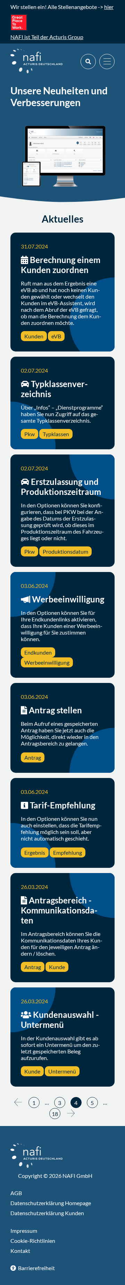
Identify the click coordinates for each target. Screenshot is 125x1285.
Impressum (23, 1230)
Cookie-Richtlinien (32, 1240)
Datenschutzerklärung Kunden (47, 1213)
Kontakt (20, 1250)
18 (55, 1113)
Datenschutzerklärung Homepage (50, 1203)
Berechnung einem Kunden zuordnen (60, 265)
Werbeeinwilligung (68, 599)
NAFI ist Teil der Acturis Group (46, 37)
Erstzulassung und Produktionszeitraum (61, 487)
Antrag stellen (55, 710)
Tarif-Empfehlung (62, 805)
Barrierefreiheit (36, 1268)
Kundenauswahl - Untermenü (60, 1020)
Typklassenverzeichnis (54, 389)
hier (109, 6)
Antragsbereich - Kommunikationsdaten (59, 910)
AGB (16, 1193)
